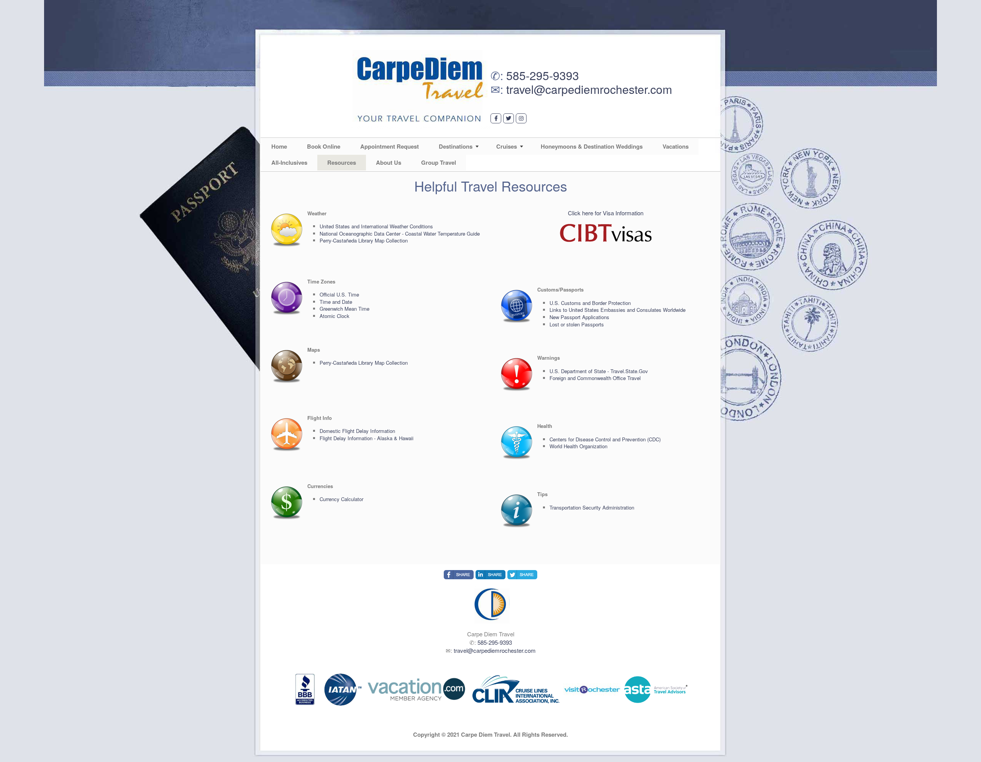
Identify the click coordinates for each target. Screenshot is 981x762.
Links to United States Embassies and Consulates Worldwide (618, 309)
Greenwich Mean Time (344, 308)
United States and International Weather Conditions (376, 226)
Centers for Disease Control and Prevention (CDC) (605, 439)
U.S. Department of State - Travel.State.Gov (599, 371)
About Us (388, 162)
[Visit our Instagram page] (521, 118)
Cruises (506, 146)
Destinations (455, 146)
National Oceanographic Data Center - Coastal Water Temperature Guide (400, 233)
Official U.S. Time (339, 294)
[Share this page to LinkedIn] (490, 574)
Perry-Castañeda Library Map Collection (364, 240)
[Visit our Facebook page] (495, 118)
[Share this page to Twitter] (522, 574)
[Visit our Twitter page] (508, 118)
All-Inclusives (289, 162)
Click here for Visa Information (605, 213)
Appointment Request (389, 146)
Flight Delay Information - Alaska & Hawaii (366, 438)
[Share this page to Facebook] (459, 574)
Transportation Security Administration (592, 507)
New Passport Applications (579, 317)
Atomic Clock (334, 316)
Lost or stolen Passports (577, 324)
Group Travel (438, 162)
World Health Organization (578, 446)
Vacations (676, 146)
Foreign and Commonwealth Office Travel (595, 378)
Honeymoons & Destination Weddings (592, 146)
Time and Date (336, 301)
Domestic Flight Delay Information (357, 430)
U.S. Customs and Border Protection (590, 302)
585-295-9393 (542, 75)
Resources (341, 162)
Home (279, 146)
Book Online (323, 146)
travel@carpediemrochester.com (589, 89)
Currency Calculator (341, 499)
